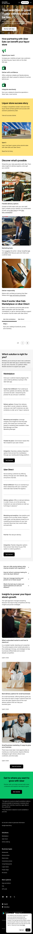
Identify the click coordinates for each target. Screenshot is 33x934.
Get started (25, 2)
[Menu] (30, 2)
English (6, 904)
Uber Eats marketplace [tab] (9, 319)
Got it (28, 930)
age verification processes (18, 295)
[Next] (27, 343)
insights (7, 251)
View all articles (16, 766)
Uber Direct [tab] (21, 319)
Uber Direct (13, 210)
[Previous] (23, 343)
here (24, 925)
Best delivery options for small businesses (16, 694)
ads (29, 251)
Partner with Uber (9, 29)
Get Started (9, 460)
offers (6, 253)
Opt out (22, 930)
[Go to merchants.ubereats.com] (6, 2)
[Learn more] (16, 623)
